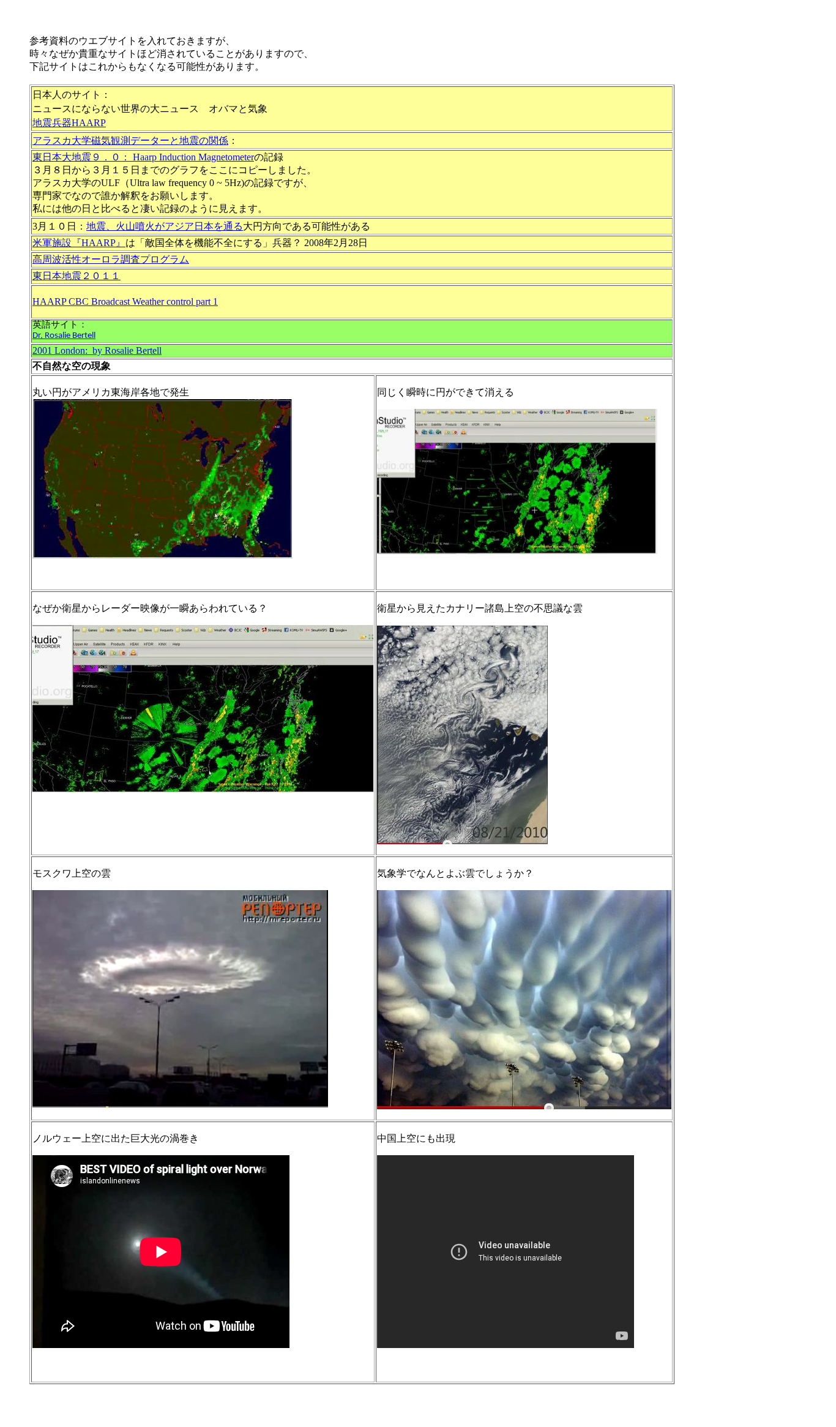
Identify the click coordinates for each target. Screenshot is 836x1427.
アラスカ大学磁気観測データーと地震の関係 (130, 140)
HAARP (89, 123)
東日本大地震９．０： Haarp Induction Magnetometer (143, 157)
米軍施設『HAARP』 (78, 243)
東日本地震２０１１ (76, 276)
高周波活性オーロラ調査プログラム (110, 259)
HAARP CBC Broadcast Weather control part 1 (125, 301)
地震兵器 (52, 122)
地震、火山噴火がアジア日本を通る (164, 226)
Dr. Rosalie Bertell (63, 335)
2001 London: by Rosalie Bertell (97, 350)
